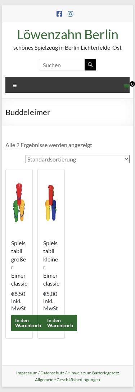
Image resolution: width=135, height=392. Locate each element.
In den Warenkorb (28, 322)
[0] (126, 86)
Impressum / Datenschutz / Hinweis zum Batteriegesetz (67, 372)
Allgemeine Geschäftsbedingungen (67, 379)
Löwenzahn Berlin (67, 34)
